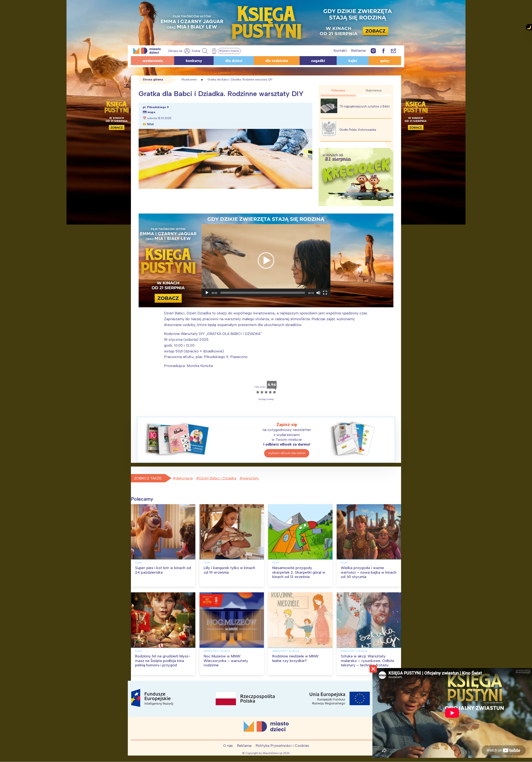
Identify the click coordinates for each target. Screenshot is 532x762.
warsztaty (251, 478)
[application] (266, 260)
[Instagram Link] (373, 50)
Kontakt (340, 50)
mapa (151, 112)
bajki (352, 60)
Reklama (358, 50)
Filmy (138, 562)
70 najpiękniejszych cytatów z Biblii (364, 106)
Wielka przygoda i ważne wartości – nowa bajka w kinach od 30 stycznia (369, 572)
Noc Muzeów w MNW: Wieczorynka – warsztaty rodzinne (226, 660)
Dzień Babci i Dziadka (217, 478)
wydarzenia (153, 60)
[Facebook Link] (383, 50)
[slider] (262, 293)
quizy (384, 60)
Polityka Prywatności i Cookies (282, 745)
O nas (228, 745)
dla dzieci (233, 60)
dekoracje (184, 478)
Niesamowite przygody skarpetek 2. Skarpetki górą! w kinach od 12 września (298, 572)
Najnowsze (374, 90)
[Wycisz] (318, 293)
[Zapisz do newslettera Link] (393, 50)
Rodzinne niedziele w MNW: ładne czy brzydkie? (295, 658)
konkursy (194, 60)
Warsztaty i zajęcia (217, 651)
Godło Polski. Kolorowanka (357, 130)
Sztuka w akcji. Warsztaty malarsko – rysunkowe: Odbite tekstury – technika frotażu (367, 660)
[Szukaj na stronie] (200, 51)
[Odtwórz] (207, 293)
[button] (266, 260)
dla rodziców (276, 60)
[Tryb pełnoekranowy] (325, 293)
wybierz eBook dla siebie (286, 453)
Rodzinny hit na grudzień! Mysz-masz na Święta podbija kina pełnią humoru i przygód (162, 660)
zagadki (318, 60)
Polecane (338, 90)
